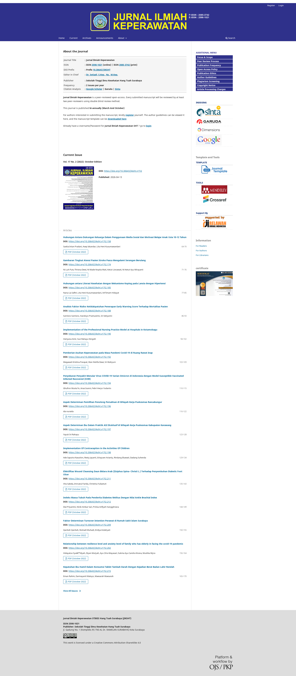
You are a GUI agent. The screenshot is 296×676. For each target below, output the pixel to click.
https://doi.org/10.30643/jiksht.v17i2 (123, 170)
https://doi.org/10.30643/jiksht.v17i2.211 (90, 478)
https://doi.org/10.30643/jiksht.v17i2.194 (90, 383)
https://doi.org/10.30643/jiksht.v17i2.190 (90, 333)
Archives (86, 38)
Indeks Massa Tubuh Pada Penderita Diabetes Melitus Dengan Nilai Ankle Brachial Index (110, 497)
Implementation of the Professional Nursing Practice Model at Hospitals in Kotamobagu (110, 329)
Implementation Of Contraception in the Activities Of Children (96, 448)
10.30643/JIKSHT (101, 69)
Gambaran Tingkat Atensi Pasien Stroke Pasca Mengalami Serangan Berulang (104, 260)
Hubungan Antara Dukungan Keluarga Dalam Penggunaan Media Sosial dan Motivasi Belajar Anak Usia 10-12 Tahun (124, 237)
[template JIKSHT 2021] (214, 172)
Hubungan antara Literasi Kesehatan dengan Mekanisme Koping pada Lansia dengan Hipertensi (114, 283)
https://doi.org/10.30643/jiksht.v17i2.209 (90, 524)
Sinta (117, 89)
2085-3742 (124, 64)
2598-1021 (97, 64)
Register (271, 5)
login (148, 125)
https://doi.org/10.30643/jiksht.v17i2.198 (90, 452)
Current (74, 38)
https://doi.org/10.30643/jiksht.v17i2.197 (90, 429)
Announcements (104, 38)
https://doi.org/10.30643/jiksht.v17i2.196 (90, 406)
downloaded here (117, 118)
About (121, 38)
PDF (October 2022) (77, 251)
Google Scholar (94, 89)
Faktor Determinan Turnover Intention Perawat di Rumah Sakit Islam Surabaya (105, 520)
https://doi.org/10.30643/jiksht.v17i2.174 (90, 264)
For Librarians (202, 255)
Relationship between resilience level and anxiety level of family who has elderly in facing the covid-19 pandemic (123, 543)
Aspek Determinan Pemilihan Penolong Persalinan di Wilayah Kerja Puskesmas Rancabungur (112, 402)
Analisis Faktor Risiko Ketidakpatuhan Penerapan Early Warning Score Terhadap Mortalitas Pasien (115, 306)
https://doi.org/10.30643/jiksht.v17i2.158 (90, 241)
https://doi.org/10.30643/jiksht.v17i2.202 (90, 547)
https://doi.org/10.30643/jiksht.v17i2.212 (90, 501)
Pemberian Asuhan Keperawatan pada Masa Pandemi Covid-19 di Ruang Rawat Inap (108, 352)
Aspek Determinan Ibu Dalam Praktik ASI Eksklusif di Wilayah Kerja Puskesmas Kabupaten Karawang (117, 425)
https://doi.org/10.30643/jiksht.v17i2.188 (90, 310)
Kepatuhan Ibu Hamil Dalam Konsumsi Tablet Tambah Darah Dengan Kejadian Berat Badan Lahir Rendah (118, 566)
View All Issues (70, 590)
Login (281, 5)
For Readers (201, 245)
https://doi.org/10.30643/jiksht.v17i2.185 (90, 287)
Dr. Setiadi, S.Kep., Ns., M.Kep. (102, 74)
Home (62, 38)
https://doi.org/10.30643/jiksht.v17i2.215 (90, 571)
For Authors (201, 250)
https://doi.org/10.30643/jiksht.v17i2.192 (90, 356)
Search (231, 38)
